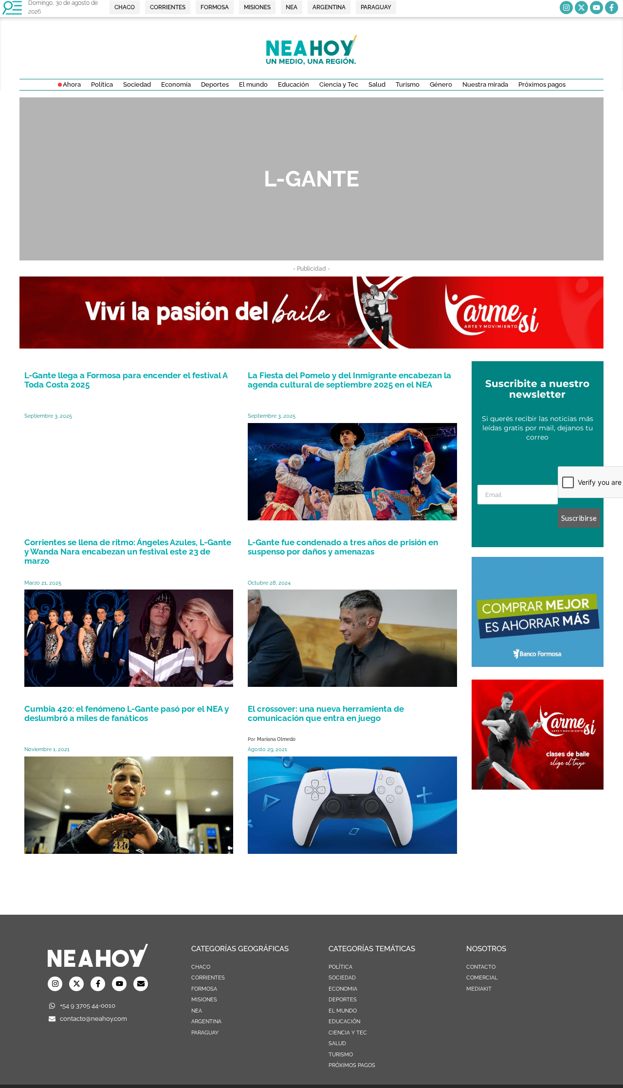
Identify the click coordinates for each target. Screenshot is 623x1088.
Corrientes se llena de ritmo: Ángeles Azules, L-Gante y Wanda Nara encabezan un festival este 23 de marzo (127, 551)
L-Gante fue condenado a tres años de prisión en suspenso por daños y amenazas (343, 546)
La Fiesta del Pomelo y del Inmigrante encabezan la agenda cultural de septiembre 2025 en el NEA (349, 379)
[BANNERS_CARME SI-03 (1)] (538, 787)
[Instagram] (566, 7)
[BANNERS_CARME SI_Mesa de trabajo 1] (311, 345)
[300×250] (538, 664)
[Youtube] (596, 7)
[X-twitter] (581, 7)
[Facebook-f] (611, 7)
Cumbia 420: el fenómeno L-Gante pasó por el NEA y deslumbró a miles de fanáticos (126, 713)
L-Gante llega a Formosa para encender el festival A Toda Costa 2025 (125, 379)
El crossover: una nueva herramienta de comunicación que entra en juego (326, 713)
